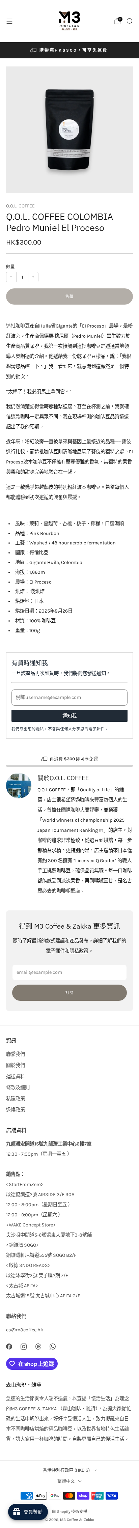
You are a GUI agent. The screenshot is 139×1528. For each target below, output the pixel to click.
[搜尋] (129, 21)
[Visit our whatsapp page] (53, 1346)
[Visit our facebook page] (9, 1346)
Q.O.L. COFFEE (20, 206)
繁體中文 (66, 1481)
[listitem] (69, 50)
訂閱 (69, 992)
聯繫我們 (15, 1054)
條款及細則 (18, 1088)
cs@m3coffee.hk (24, 1330)
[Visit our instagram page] (23, 1346)
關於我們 (15, 1065)
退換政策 (15, 1110)
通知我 (69, 715)
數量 (10, 266)
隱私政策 (79, 951)
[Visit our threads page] (38, 1346)
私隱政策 (15, 1099)
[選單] (9, 21)
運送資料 (15, 1076)
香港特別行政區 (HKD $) (66, 1470)
